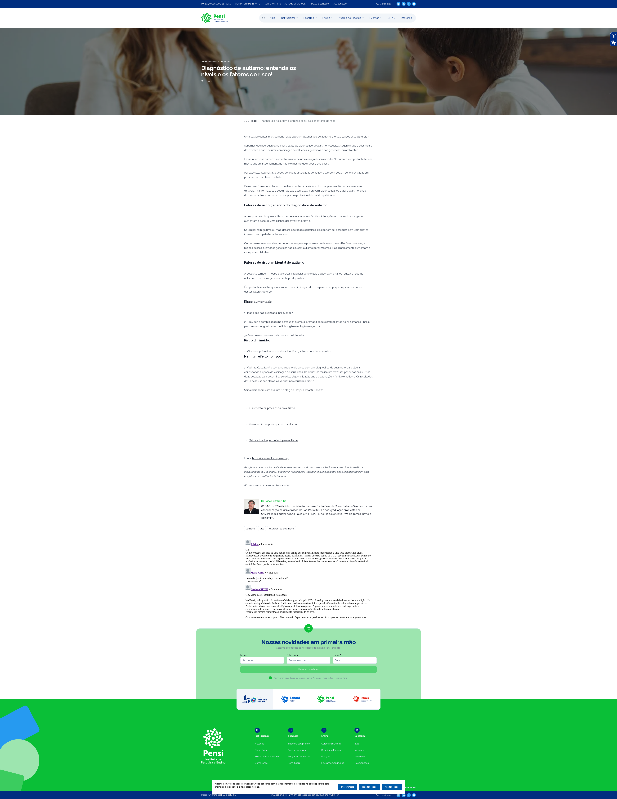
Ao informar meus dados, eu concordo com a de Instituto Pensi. (311, 678)
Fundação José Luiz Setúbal (216, 4)
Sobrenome (293, 655)
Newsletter (360, 756)
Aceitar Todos (391, 786)
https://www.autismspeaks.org (270, 458)
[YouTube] (414, 4)
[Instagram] (398, 4)
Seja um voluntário (297, 750)
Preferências (347, 786)
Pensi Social (294, 763)
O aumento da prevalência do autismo (272, 408)
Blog (254, 120)
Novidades (360, 750)
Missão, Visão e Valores (267, 756)
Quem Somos (262, 750)
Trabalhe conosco (319, 4)
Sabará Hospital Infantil (247, 4)
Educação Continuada (332, 763)
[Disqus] (308, 579)
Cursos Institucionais (332, 743)
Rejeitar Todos (369, 786)
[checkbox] (270, 677)
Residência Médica (331, 750)
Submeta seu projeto (299, 743)
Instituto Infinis (272, 4)
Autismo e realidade (295, 4)
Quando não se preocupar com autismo (273, 424)
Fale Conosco (361, 763)
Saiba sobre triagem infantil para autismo (273, 440)
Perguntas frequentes (299, 756)
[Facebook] (408, 4)
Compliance (261, 763)
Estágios (325, 756)
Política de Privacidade (322, 678)
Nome (243, 655)
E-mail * (337, 655)
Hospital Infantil (304, 390)
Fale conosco (340, 4)
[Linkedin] (404, 4)
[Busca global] (263, 18)
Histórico (259, 743)
